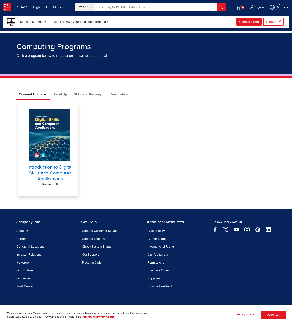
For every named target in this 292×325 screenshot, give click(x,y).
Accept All (273, 315)
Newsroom (23, 262)
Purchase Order (158, 270)
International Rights (161, 246)
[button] (256, 7)
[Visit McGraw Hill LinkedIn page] (268, 229)
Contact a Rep (249, 21)
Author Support (158, 238)
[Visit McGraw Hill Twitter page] (225, 229)
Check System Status (96, 246)
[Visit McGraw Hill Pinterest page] (257, 229)
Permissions (156, 262)
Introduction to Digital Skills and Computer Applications (50, 173)
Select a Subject (31, 21)
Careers (21, 238)
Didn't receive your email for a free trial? (80, 21)
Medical (58, 7)
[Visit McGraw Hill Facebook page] (215, 229)
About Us (22, 230)
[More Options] (286, 7)
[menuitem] (33, 22)
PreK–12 (21, 7)
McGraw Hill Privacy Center (98, 317)
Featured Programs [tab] (33, 94)
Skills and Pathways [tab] (88, 94)
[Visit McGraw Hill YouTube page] (236, 229)
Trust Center (25, 286)
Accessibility (156, 230)
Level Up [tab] (60, 94)
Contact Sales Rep (94, 238)
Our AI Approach (159, 254)
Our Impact (24, 278)
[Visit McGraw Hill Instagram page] (247, 229)
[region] (146, 315)
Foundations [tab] (119, 94)
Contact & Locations (30, 246)
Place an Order (92, 262)
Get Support (90, 254)
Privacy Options (246, 314)
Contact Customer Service (100, 230)
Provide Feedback (160, 286)
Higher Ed (40, 7)
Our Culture (24, 270)
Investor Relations (28, 254)
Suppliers (154, 278)
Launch (271, 21)
